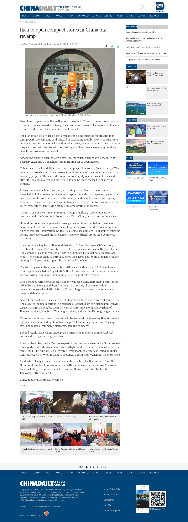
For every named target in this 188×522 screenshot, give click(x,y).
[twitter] (118, 47)
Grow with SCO (132, 207)
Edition (78, 7)
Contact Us (109, 500)
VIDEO (47, 16)
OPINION (36, 16)
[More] (106, 48)
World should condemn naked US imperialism (155, 74)
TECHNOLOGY (83, 16)
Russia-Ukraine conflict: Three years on (157, 208)
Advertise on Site (111, 494)
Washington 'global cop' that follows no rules (157, 89)
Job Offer (108, 505)
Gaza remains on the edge (65, 416)
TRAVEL (119, 16)
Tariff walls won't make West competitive (143, 47)
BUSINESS (96, 16)
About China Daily (112, 489)
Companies (29, 21)
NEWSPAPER (153, 16)
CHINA (70, 16)
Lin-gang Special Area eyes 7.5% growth (143, 60)
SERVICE (142, 16)
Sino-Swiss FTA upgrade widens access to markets (146, 53)
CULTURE (108, 16)
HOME (25, 16)
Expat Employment (112, 510)
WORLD (59, 16)
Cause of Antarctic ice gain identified (141, 32)
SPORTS (130, 16)
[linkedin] (112, 47)
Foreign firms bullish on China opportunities (155, 143)
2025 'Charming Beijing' (135, 178)
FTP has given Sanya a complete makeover (155, 105)
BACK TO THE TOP (94, 467)
